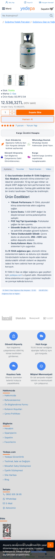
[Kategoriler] (3, 8)
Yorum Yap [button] (32, 125)
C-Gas (13, 93)
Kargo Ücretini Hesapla (27, 133)
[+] (12, 111)
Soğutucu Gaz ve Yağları (11, 294)
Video (48, 169)
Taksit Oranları (35, 169)
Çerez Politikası (38, 551)
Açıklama (7, 169)
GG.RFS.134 (43, 290)
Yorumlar (20, 169)
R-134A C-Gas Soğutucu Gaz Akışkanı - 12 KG (19, 290)
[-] (12, 113)
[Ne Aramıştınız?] (51, 15)
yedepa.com (15, 275)
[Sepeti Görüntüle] (51, 8)
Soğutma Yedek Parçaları (17, 22)
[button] (35, 112)
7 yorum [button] (20, 125)
